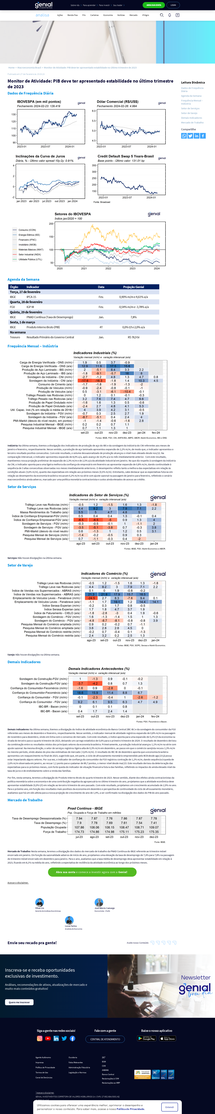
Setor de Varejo (189, 113)
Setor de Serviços (190, 108)
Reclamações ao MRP (111, 1083)
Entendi (169, 1107)
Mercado (134, 15)
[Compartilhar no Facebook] (203, 136)
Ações (60, 15)
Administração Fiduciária (79, 1067)
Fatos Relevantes (76, 1062)
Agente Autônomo (43, 1057)
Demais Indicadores (191, 117)
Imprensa (40, 1062)
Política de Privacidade (45, 1067)
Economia (108, 15)
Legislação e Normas (77, 1072)
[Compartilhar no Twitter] (190, 136)
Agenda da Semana (191, 95)
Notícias (121, 15)
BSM (104, 1061)
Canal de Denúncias (44, 1077)
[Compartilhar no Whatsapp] (184, 136)
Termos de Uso (42, 1072)
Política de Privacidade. (131, 1109)
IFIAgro (145, 15)
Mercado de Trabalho (192, 122)
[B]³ (103, 1057)
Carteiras (94, 15)
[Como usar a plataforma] (177, 15)
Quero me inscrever (19, 1002)
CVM (104, 1066)
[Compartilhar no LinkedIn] (196, 136)
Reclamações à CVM (110, 1078)
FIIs (84, 15)
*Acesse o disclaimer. (45, 1093)
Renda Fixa (73, 15)
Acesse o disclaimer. (18, 882)
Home (11, 67)
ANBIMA (105, 1070)
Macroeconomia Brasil (29, 67)
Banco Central (108, 1074)
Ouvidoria (73, 1057)
